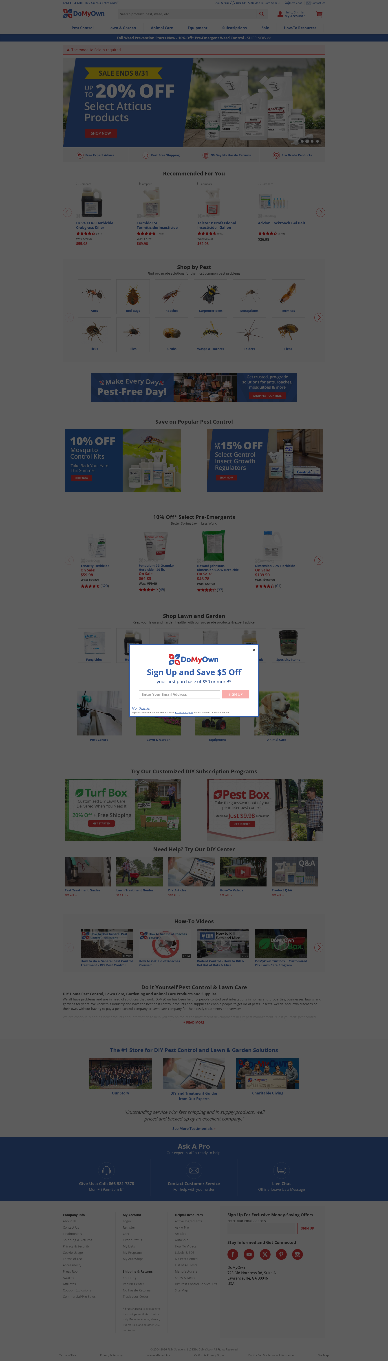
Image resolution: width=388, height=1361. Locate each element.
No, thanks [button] (141, 708)
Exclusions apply (184, 712)
